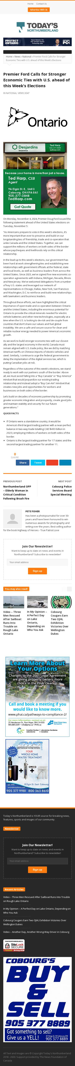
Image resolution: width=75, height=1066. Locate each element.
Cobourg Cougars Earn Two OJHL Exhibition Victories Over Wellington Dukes (59, 622)
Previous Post (12, 481)
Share (22, 462)
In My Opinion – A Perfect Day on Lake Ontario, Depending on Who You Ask (37, 621)
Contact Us (41, 3)
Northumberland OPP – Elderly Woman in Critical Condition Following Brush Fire (17, 492)
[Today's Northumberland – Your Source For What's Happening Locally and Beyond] (37, 27)
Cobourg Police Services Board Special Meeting (61, 490)
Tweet (38, 462)
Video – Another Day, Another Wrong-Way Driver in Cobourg (36, 932)
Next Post (65, 481)
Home (30, 3)
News (17, 56)
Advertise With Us (39, 9)
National (26, 56)
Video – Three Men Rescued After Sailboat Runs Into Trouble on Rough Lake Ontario (12, 622)
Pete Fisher (32, 511)
